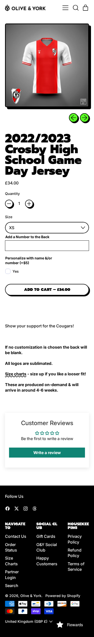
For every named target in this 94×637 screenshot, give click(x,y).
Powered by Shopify (62, 596)
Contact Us (15, 536)
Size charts (15, 373)
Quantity (12, 193)
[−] (9, 204)
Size (8, 217)
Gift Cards (45, 536)
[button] (75, 7)
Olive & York (30, 596)
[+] (29, 204)
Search (11, 585)
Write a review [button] (47, 452)
